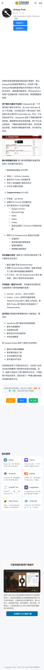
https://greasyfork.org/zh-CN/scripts (26, 16)
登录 (40, 3)
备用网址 (20, 28)
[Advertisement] (22, 55)
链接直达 (20, 23)
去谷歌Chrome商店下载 (22, 613)
